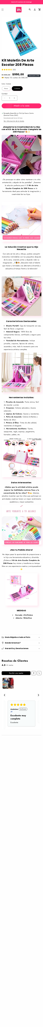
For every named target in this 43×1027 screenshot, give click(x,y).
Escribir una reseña (16, 673)
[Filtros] (33, 673)
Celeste (17, 88)
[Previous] (5, 695)
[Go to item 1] (8, 683)
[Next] (37, 695)
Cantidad (4, 94)
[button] (2, 9)
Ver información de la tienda (14, 121)
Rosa (7, 89)
